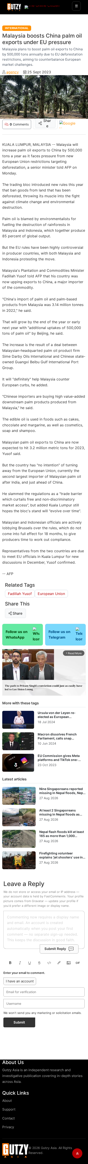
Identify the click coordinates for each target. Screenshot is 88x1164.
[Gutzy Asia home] (15, 1150)
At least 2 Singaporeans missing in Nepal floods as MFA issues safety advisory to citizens (62, 816)
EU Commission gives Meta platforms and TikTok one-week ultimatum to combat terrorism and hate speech (59, 761)
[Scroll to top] (77, 1153)
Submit (19, 1022)
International (16, 28)
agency (12, 72)
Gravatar (38, 901)
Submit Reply (55, 949)
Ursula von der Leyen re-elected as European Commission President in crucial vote (57, 718)
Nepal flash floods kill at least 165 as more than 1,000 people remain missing (61, 835)
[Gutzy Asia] (14, 7)
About (7, 1100)
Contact (8, 1118)
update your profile (62, 901)
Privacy (8, 1127)
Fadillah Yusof (20, 593)
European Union (51, 593)
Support (8, 1109)
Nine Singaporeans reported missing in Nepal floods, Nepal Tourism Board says (62, 793)
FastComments (54, 896)
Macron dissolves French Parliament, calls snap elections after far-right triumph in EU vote (57, 740)
